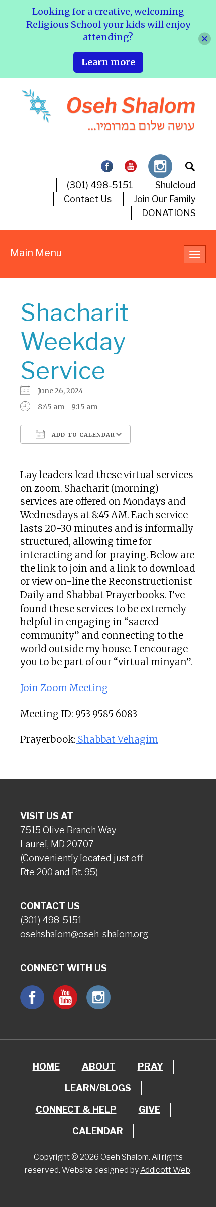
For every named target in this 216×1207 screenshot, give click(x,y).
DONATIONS (169, 213)
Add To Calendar (82, 434)
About (99, 1066)
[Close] (204, 39)
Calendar (97, 1131)
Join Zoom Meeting (64, 688)
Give (149, 1109)
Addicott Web (165, 1170)
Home (46, 1066)
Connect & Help (76, 1109)
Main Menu (36, 253)
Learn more (108, 62)
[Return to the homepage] (108, 110)
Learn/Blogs (98, 1088)
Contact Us (88, 199)
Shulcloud (175, 185)
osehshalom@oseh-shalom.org (84, 934)
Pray (150, 1066)
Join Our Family (165, 199)
